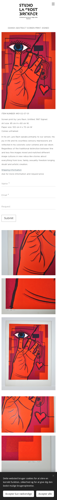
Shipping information (12, 170)
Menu (53, 4)
